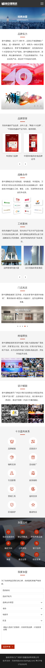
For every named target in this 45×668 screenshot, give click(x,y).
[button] (17, 326)
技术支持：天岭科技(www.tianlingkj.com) (19, 661)
